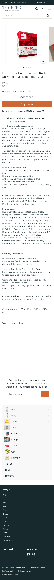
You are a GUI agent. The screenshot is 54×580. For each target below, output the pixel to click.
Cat (4, 521)
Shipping (6, 92)
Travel (5, 518)
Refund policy (9, 571)
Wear (5, 506)
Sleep (5, 514)
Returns (6, 536)
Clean (5, 510)
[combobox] (27, 16)
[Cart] (43, 9)
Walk (5, 502)
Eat (4, 495)
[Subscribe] (45, 394)
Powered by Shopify (11, 574)
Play (5, 499)
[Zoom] (43, 60)
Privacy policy (24, 571)
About (6, 529)
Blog (5, 533)
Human (6, 525)
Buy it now (27, 104)
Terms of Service (37, 568)
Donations (8, 540)
